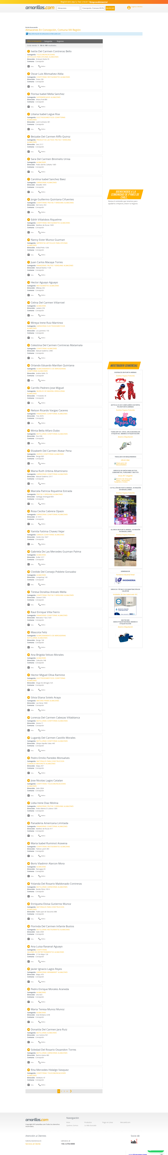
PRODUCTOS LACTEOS (45, 140)
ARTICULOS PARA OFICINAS (37, 57)
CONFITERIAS (41, 77)
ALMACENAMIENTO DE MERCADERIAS (51, 369)
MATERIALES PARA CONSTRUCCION (50, 761)
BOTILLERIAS (41, 434)
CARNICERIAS (41, 182)
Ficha (32, 66)
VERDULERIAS (59, 391)
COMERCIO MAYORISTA (36, 763)
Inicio (68, 1122)
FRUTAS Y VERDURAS (63, 140)
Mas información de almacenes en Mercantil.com (44, 34)
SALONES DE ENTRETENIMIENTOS (40, 952)
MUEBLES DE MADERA (45, 391)
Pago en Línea (107, 1122)
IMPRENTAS (41, 243)
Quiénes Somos (72, 1125)
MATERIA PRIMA (42, 701)
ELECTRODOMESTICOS (45, 117)
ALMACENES (54, 57)
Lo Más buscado (90, 1125)
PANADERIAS (41, 265)
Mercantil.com (125, 1122)
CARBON (39, 535)
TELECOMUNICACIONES (45, 54)
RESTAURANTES (53, 77)
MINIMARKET (52, 972)
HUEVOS (39, 454)
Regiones (60, 41)
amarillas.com (39, 7)
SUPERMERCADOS (43, 97)
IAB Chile (134, 1141)
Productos (88, 1122)
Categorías (48, 41)
